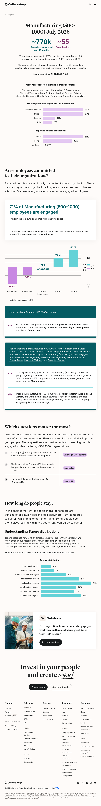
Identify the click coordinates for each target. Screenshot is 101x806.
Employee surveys (69, 769)
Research (46, 712)
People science (49, 708)
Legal (82, 723)
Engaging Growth (56, 360)
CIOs (25, 723)
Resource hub (67, 708)
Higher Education (63, 351)
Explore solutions (50, 642)
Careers (83, 716)
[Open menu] (95, 4)
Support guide (86, 746)
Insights (11, 15)
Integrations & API (11, 729)
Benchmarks (47, 716)
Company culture (68, 732)
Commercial (28, 762)
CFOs (26, 719)
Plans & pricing (10, 726)
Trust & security (86, 719)
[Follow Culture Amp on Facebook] (87, 783)
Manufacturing (29, 749)
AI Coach (8, 716)
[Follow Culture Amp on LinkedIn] (78, 783)
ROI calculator (48, 719)
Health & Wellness (33, 360)
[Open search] (90, 4)
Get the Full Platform (12, 722)
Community (84, 733)
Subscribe (27, 788)
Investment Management (27, 357)
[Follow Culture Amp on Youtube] (95, 783)
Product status (86, 757)
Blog (63, 712)
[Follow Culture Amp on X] (83, 783)
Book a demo (38, 687)
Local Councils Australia (41, 351)
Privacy (38, 788)
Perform (8, 712)
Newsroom (84, 712)
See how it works (60, 687)
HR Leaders (28, 715)
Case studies (67, 723)
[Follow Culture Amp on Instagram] (91, 783)
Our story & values (87, 708)
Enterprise (28, 758)
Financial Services (31, 739)
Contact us (84, 743)
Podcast (65, 716)
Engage (8, 708)
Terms (33, 788)
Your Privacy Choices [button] (48, 788)
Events (64, 719)
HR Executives (29, 712)
